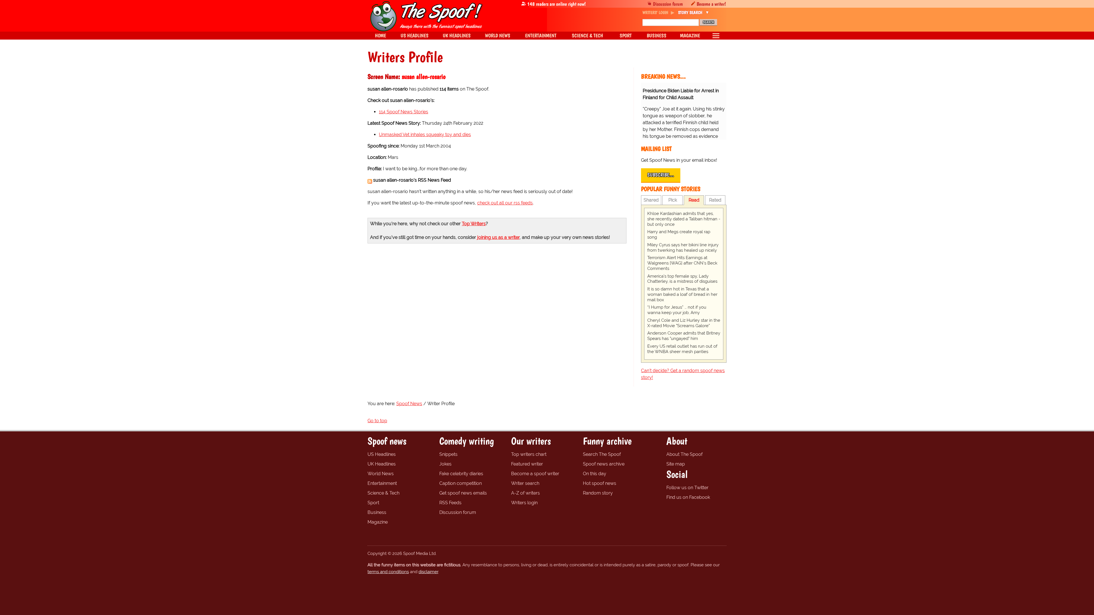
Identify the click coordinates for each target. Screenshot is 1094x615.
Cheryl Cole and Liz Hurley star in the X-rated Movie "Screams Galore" (683, 323)
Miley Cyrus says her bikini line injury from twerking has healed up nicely (683, 247)
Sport (373, 502)
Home (380, 35)
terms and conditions (388, 571)
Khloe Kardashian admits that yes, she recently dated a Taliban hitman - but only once (683, 219)
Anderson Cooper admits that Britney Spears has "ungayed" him (683, 336)
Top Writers (474, 223)
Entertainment (382, 483)
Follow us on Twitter (687, 487)
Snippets (448, 454)
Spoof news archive (603, 464)
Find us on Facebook (688, 497)
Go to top (377, 420)
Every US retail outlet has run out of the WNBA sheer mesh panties (682, 349)
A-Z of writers (525, 493)
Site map (675, 464)
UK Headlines (382, 464)
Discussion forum (668, 4)
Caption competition (460, 483)
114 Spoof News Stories (403, 111)
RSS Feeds (450, 502)
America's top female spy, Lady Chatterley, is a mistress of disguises (682, 279)
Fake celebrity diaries (461, 473)
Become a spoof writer (535, 473)
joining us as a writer (498, 237)
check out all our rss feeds (505, 203)
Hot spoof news (599, 483)
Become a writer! (711, 4)
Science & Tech (383, 493)
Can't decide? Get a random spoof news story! (683, 374)
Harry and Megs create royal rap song (678, 234)
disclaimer (428, 571)
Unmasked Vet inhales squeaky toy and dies (425, 134)
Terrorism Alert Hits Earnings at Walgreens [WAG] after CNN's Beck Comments (682, 263)
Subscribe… (660, 175)
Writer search (525, 483)
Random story (598, 493)
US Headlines (382, 454)
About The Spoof (684, 454)
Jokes (445, 464)
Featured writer (527, 464)
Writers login (524, 502)
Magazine (378, 522)
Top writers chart (528, 454)
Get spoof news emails (463, 493)
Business (377, 512)
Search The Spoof (602, 454)
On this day (594, 473)
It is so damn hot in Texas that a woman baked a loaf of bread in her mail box (682, 294)
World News (381, 473)
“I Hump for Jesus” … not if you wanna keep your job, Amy (676, 310)
